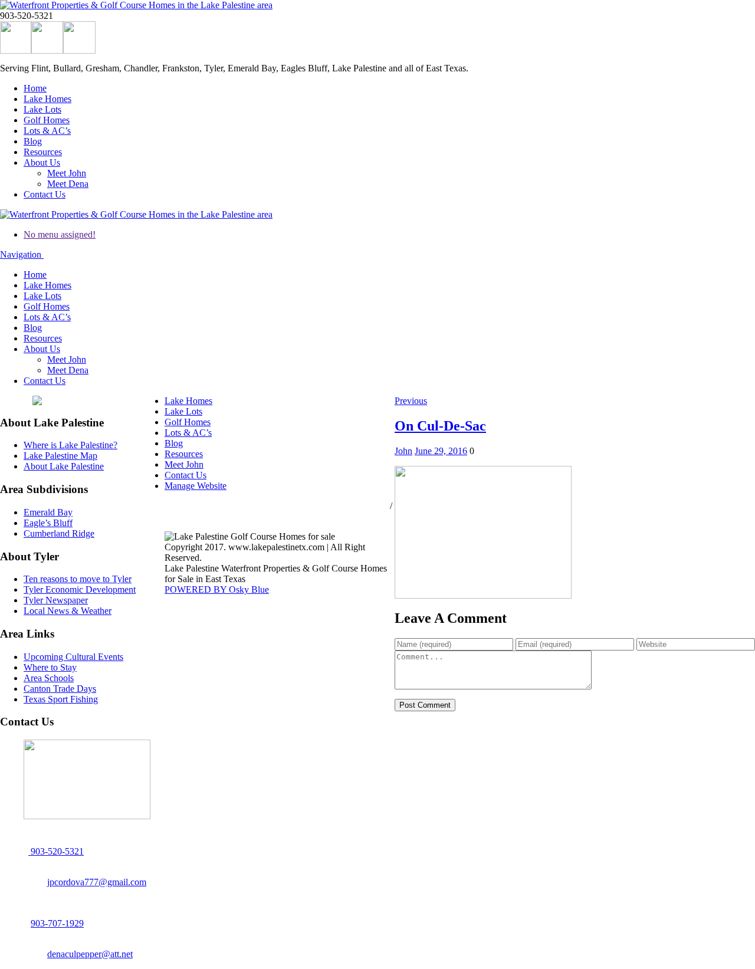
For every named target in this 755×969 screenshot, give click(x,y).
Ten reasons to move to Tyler (78, 579)
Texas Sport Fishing (61, 699)
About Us (42, 162)
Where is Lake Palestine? (70, 445)
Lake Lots (42, 109)
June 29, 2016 (441, 451)
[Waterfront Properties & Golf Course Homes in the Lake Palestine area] (136, 5)
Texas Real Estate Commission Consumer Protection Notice (276, 506)
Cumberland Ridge (59, 533)
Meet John (66, 173)
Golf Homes (47, 120)
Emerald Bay (48, 512)
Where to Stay (50, 667)
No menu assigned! (60, 234)
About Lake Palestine (64, 466)
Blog (33, 141)
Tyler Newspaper (56, 600)
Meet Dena (67, 184)
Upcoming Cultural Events (73, 657)
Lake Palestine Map (60, 456)
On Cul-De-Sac (440, 425)
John (403, 451)
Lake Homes (47, 99)
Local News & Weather (67, 611)
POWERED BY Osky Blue (217, 589)
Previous (411, 401)
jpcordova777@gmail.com (96, 882)
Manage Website (195, 486)
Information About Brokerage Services (236, 516)
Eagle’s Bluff (48, 523)
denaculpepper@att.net (90, 954)
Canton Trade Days (60, 689)
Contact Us (44, 194)
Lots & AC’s (47, 131)
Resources (43, 152)
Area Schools (49, 678)
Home (35, 88)
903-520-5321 (56, 851)
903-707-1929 (57, 923)
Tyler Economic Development (80, 589)
